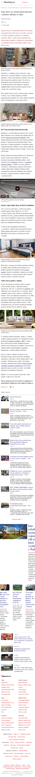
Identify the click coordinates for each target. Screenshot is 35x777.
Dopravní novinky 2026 (24, 722)
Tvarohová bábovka (23, 707)
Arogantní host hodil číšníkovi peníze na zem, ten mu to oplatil (21, 457)
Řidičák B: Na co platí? (24, 725)
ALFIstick (14, 162)
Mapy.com (16, 734)
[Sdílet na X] (13, 387)
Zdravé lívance (22, 705)
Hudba (11, 493)
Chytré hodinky (24, 756)
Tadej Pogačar (22, 689)
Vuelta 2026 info (22, 682)
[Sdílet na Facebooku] (10, 387)
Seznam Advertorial (6, 19)
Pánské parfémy (16, 759)
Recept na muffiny (23, 702)
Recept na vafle (22, 709)
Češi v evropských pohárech (16, 739)
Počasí (11, 413)
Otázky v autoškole (23, 727)
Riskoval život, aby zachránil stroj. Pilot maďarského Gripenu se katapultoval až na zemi (20, 442)
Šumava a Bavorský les (7, 722)
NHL (2, 712)
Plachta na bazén (19, 742)
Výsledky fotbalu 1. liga (7, 702)
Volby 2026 (4, 682)
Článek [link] (2, 182)
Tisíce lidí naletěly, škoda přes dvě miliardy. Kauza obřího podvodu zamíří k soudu (20, 426)
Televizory (16, 756)
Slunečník (6, 745)
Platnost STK (21, 729)
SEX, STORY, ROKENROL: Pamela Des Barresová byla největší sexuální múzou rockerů (21, 489)
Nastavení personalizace (22, 768)
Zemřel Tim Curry (15, 397)
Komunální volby (5, 694)
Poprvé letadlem (5, 720)
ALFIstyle (27, 289)
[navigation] (2, 2)
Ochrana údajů (27, 766)
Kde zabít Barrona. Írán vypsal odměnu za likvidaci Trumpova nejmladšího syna (4, 599)
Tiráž (28, 765)
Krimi (11, 429)
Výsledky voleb (5, 687)
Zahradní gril (14, 748)
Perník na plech (22, 712)
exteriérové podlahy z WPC (16, 341)
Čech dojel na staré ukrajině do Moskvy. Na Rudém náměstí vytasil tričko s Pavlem (30, 599)
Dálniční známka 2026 (24, 720)
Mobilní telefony (23, 750)
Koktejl (12, 460)
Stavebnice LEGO (8, 753)
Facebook (6, 765)
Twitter (12, 765)
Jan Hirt (20, 687)
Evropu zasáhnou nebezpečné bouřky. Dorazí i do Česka (21, 410)
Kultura (12, 399)
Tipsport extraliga (6, 705)
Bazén (12, 742)
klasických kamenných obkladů (16, 138)
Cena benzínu (21, 736)
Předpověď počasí (25, 734)
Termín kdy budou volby (7, 689)
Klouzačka (13, 745)
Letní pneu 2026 (22, 718)
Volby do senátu (5, 692)
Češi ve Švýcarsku (6, 725)
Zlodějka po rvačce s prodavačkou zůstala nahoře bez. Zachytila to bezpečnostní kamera (20, 473)
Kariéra (24, 765)
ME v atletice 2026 (6, 707)
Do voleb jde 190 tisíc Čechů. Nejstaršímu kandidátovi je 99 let (17, 597)
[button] (17, 57)
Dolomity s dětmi (5, 729)
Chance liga (4, 700)
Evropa (12, 446)
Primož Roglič (22, 692)
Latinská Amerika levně (7, 727)
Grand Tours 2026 (23, 694)
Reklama (18, 765)
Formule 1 (4, 709)
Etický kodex (18, 766)
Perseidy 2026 (12, 736)
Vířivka (21, 748)
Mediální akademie (8, 766)
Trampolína (29, 742)
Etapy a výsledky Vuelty (24, 685)
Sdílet (4, 22)
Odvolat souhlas (10, 768)
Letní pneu (27, 753)
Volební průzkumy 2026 (7, 685)
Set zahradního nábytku (23, 745)
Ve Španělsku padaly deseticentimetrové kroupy (18, 504)
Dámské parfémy (18, 753)
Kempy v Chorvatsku (6, 718)
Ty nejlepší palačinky (24, 700)
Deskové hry (8, 756)
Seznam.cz (25, 2)
